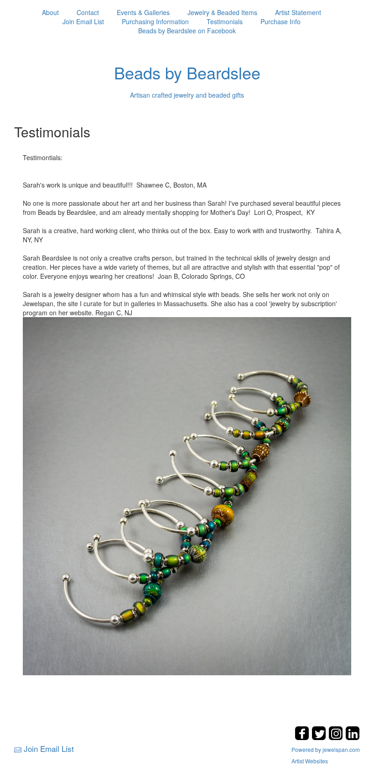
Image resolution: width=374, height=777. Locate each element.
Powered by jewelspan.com (325, 749)
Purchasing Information (155, 21)
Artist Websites (309, 761)
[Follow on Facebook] (303, 737)
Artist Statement (298, 12)
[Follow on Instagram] (336, 737)
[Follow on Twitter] (320, 737)
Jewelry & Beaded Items (222, 12)
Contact (88, 12)
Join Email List (83, 21)
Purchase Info (280, 21)
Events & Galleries (143, 12)
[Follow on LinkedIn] (352, 737)
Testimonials (225, 21)
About (50, 12)
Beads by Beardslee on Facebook (187, 30)
